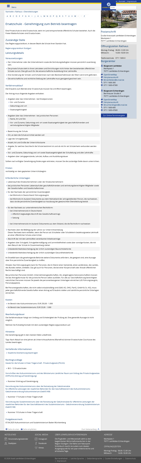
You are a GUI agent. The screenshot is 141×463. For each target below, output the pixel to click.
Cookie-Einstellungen (113, 458)
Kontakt (122, 1)
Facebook (42, 443)
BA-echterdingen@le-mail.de (115, 105)
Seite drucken (13, 429)
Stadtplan (12, 443)
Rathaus (18, 11)
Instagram (43, 439)
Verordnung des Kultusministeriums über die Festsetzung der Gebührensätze (38, 386)
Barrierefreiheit (61, 458)
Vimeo (41, 448)
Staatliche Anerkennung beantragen (23, 353)
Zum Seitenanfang (89, 429)
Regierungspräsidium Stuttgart (18, 48)
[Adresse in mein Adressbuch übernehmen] (102, 65)
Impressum (132, 1)
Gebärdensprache (94, 458)
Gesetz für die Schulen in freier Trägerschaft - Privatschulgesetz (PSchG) (35, 363)
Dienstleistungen (31, 11)
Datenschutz (130, 458)
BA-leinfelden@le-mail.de (114, 80)
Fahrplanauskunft (111, 77)
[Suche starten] (135, 7)
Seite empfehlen (29, 429)
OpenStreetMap (110, 74)
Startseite (10, 11)
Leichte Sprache (77, 458)
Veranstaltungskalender (18, 439)
